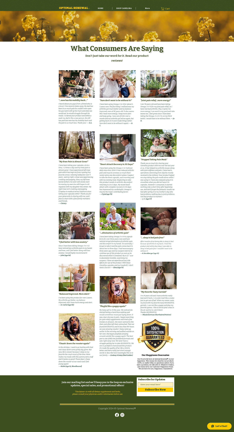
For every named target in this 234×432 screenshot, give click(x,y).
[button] (167, 8)
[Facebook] (117, 415)
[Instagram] (122, 415)
